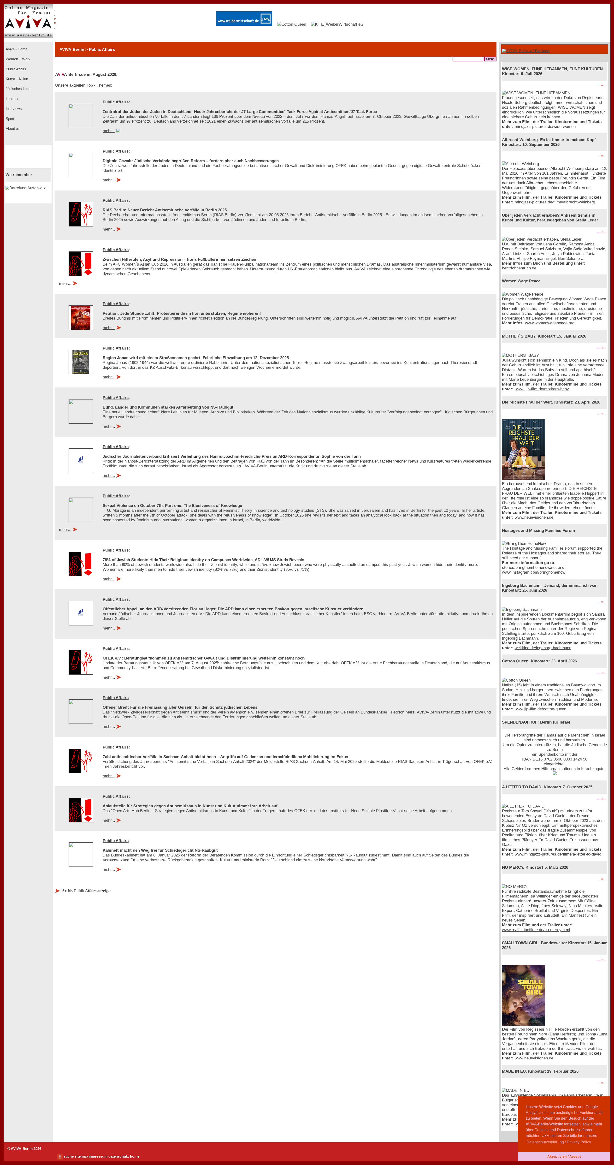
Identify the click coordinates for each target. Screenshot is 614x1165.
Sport (9, 119)
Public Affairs (15, 69)
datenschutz (118, 1156)
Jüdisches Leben (18, 89)
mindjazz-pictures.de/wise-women (545, 126)
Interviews (13, 109)
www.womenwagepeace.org (549, 323)
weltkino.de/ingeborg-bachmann (543, 648)
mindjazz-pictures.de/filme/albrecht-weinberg (555, 202)
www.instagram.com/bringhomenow (533, 572)
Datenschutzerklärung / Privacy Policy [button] (558, 1142)
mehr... (109, 131)
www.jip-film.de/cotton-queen (540, 709)
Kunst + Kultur (16, 79)
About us (12, 129)
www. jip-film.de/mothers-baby (542, 389)
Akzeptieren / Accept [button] (564, 1156)
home (134, 1156)
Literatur (11, 99)
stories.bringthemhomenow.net (529, 567)
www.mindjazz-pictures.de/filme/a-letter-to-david (558, 854)
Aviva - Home (16, 49)
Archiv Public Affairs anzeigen (87, 891)
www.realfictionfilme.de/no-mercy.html (536, 929)
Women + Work (17, 59)
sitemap (81, 1156)
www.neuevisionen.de (534, 517)
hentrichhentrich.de (519, 268)
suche (69, 1156)
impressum (98, 1156)
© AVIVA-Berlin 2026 (24, 1149)
